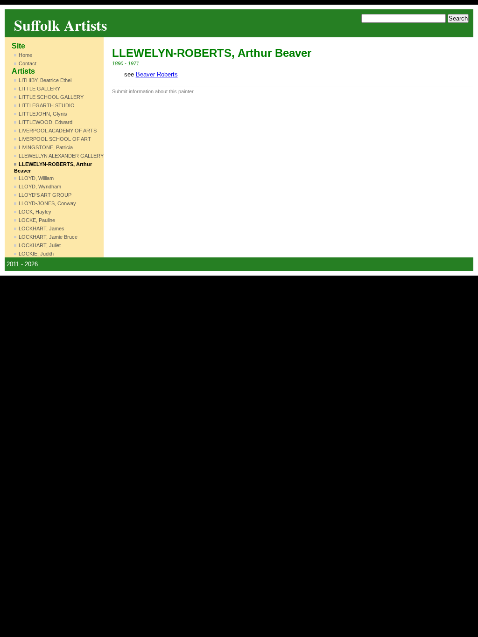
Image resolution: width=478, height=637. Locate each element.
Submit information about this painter (153, 91)
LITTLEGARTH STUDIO (47, 105)
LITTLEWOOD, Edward (45, 122)
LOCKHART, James (41, 228)
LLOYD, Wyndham (40, 186)
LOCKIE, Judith (36, 253)
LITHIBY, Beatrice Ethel (45, 80)
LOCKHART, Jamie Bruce (48, 237)
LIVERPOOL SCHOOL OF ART (55, 139)
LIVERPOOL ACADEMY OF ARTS (58, 130)
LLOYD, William (36, 178)
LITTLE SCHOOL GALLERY (51, 97)
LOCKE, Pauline (37, 220)
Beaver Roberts (157, 74)
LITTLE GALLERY (39, 88)
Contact (27, 63)
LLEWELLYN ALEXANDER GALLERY (61, 156)
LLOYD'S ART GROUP (45, 195)
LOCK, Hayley (35, 212)
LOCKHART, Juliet (40, 245)
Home (25, 55)
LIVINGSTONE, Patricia (46, 147)
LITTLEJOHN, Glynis (43, 114)
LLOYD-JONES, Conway (47, 203)
